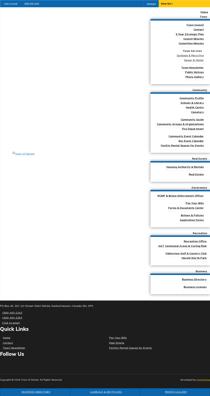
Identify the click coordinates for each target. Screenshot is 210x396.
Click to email (10, 3)
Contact (151, 3)
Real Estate (116, 342)
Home (6, 337)
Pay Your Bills (118, 337)
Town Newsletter (14, 347)
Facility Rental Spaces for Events (130, 347)
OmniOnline (203, 379)
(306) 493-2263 (12, 317)
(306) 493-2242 (31, 3)
